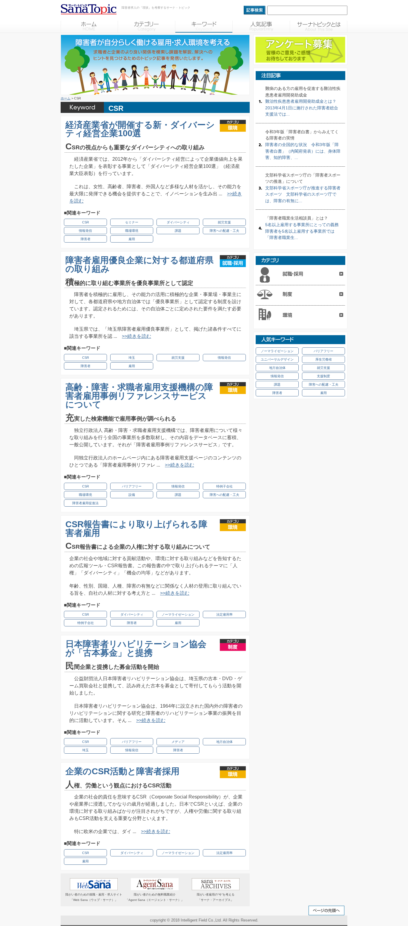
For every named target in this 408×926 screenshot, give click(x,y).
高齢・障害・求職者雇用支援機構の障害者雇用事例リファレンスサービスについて (139, 395)
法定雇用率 (224, 614)
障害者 (86, 239)
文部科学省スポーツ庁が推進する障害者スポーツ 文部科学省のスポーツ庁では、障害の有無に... (302, 188)
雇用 (131, 239)
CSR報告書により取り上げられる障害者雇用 (136, 528)
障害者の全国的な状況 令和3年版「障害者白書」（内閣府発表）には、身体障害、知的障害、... (302, 144)
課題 (178, 230)
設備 (131, 494)
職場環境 (131, 230)
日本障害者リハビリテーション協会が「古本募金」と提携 (135, 648)
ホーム (65, 98)
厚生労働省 (323, 359)
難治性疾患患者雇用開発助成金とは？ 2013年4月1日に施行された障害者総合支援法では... (302, 101)
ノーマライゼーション (178, 614)
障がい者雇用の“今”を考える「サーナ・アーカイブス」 (215, 897)
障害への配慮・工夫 (224, 230)
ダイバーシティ (178, 222)
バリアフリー (132, 486)
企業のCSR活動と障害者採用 (122, 771)
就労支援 (224, 222)
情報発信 (85, 230)
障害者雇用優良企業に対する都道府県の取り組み (139, 264)
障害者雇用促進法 (85, 503)
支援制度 (323, 376)
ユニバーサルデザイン (277, 359)
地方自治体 (224, 741)
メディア (178, 741)
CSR (85, 222)
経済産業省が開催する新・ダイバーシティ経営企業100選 (140, 129)
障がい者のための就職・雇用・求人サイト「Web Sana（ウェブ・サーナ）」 (93, 897)
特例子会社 (224, 486)
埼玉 (131, 357)
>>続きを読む (136, 336)
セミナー (131, 222)
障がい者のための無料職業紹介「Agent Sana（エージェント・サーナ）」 (154, 897)
